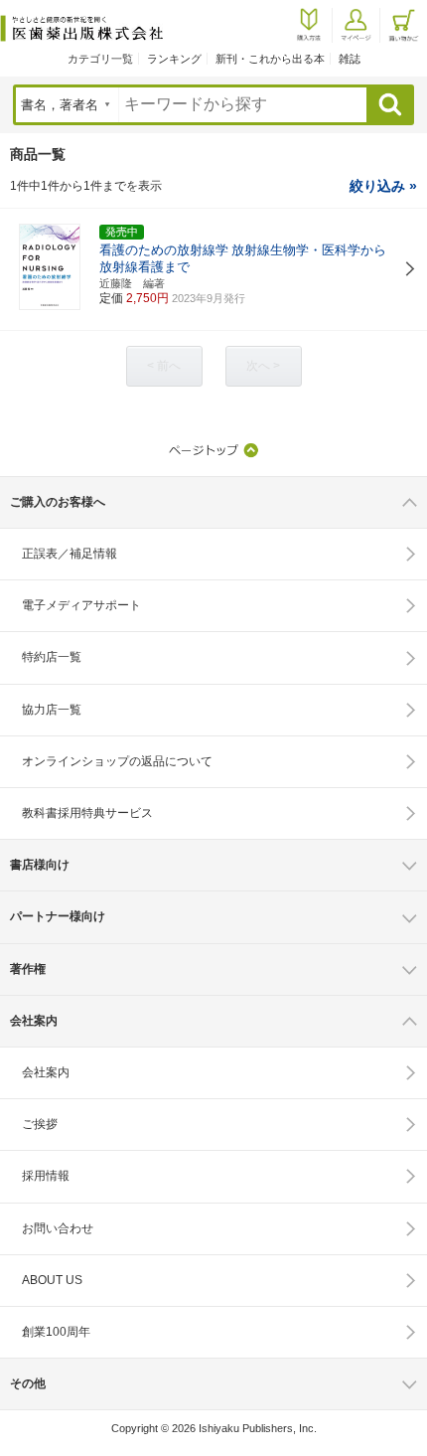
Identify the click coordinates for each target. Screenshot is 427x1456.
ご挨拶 (40, 1124)
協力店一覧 (51, 710)
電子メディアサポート (81, 605)
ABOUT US (52, 1280)
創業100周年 (56, 1332)
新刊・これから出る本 (270, 59)
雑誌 (349, 59)
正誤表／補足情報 (69, 554)
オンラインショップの (117, 761)
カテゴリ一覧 (100, 59)
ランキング (174, 59)
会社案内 (46, 1072)
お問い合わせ (57, 1228)
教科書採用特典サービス (87, 813)
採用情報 (46, 1176)
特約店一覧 (51, 657)
